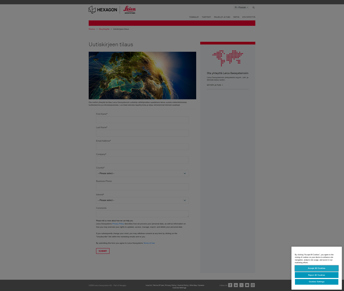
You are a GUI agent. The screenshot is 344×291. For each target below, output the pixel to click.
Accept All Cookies (316, 268)
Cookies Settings (317, 282)
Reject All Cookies (316, 275)
